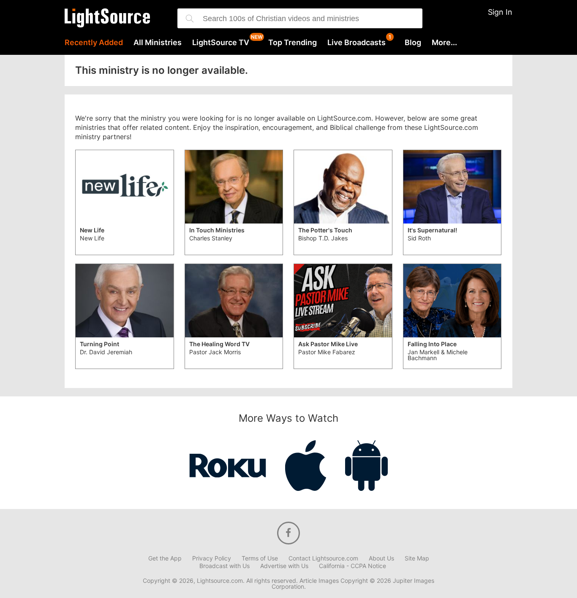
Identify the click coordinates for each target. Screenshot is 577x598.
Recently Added (94, 42)
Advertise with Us (284, 566)
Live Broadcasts (356, 42)
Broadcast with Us (224, 566)
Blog (413, 42)
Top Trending (292, 42)
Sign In (500, 12)
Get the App (165, 558)
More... (444, 42)
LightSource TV (220, 42)
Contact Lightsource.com (323, 558)
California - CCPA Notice (352, 566)
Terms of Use (260, 558)
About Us (381, 558)
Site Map (417, 558)
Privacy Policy (211, 558)
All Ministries (157, 42)
